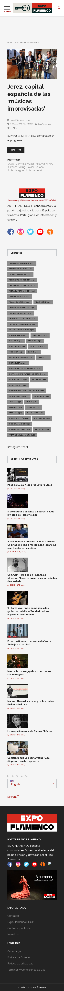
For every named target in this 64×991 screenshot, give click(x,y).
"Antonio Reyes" (20, 269)
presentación (19, 418)
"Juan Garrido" (19, 302)
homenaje (41, 396)
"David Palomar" (20, 274)
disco (43, 357)
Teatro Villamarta (22, 435)
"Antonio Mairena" (21, 263)
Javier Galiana (35, 167)
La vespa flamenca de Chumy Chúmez (29, 731)
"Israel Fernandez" (22, 291)
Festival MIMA (44, 163)
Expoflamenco (44, 124)
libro (31, 402)
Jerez (15, 402)
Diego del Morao (21, 357)
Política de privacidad (20, 963)
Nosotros (13, 934)
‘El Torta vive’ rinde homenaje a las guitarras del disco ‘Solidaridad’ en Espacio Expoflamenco (28, 611)
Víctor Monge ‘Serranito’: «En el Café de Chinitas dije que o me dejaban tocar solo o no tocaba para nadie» (31, 544)
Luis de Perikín (34, 170)
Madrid (15, 407)
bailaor (16, 341)
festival (39, 380)
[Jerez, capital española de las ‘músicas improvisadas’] (32, 64)
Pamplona (35, 413)
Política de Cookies (18, 957)
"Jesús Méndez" (19, 296)
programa (42, 418)
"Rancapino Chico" (21, 330)
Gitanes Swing (16, 167)
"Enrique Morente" (22, 280)
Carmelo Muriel (25, 163)
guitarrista (19, 396)
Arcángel (40, 335)
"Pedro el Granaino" (22, 324)
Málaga (15, 413)
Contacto (13, 915)
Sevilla (42, 429)
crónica (16, 352)
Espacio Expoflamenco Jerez (27, 374)
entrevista (18, 363)
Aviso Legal (14, 951)
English (15, 784)
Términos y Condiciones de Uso (26, 969)
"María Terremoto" (22, 308)
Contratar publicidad (19, 928)
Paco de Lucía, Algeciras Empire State (29, 485)
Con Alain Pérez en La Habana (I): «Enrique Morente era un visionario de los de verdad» (32, 578)
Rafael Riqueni (19, 429)
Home (10, 42)
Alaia (11, 163)
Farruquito (18, 380)
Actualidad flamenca (21, 124)
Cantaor (17, 346)
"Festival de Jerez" (22, 285)
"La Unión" (43, 302)
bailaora (35, 341)
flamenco (18, 385)
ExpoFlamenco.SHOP (20, 922)
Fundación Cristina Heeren (26, 391)
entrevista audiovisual (25, 368)
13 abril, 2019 (17, 120)
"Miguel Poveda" (20, 313)
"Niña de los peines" (22, 319)
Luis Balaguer (16, 170)
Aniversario (18, 335)
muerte (33, 407)
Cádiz (33, 352)
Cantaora (38, 346)
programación (19, 424)
